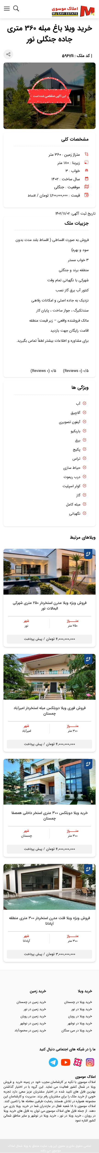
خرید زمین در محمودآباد (30, 1030)
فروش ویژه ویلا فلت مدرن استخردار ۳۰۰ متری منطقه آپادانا (49, 920)
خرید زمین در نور (35, 1009)
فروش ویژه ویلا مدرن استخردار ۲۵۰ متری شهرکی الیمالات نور (50, 605)
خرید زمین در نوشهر (33, 1023)
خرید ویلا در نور (81, 1009)
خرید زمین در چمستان (31, 1002)
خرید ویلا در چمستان (78, 1002)
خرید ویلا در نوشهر (80, 1023)
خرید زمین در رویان (33, 1016)
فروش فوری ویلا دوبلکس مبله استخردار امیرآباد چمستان (50, 710)
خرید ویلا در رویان (80, 1016)
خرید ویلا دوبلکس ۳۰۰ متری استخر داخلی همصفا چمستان (50, 815)
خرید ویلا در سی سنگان (76, 1030)
